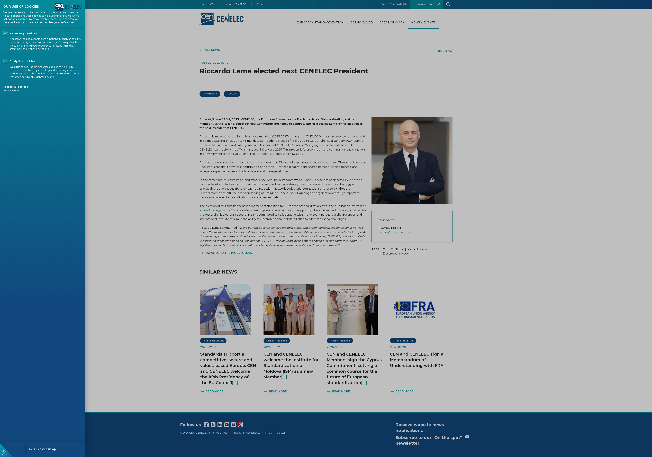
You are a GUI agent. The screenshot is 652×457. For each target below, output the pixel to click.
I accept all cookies (15, 87)
